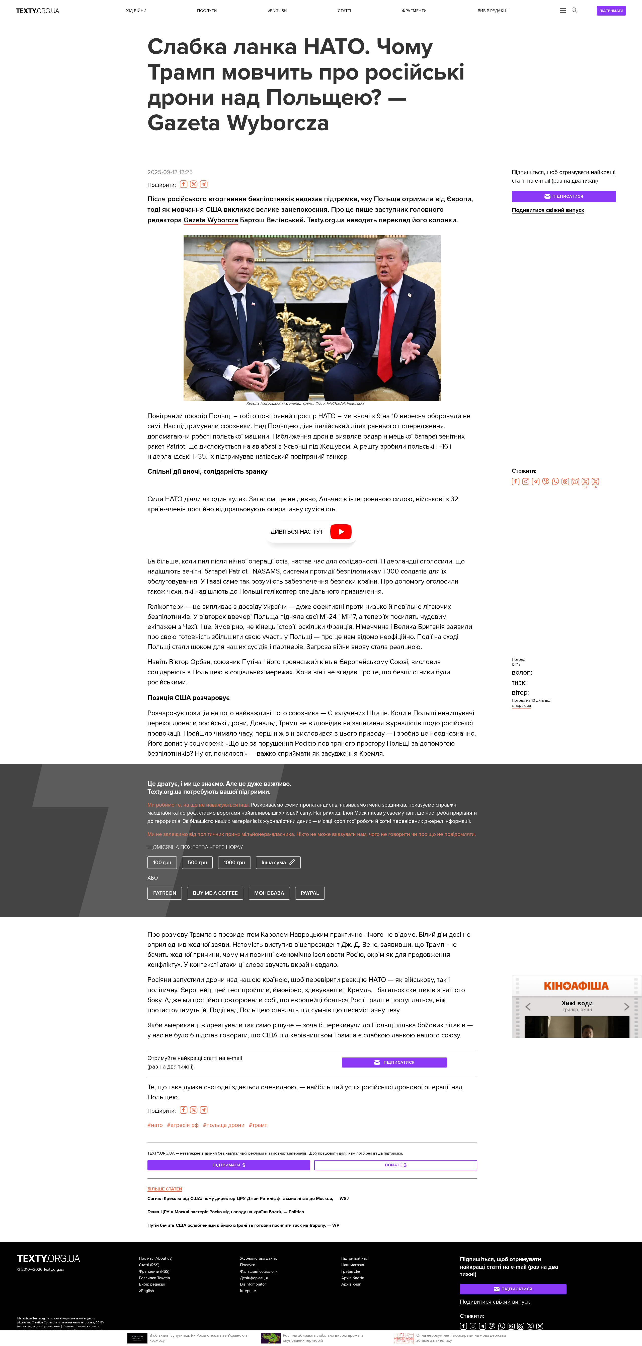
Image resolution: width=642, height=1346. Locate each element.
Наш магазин (353, 1264)
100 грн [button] (162, 862)
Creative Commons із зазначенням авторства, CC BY (68, 1322)
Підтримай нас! (355, 1258)
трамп (260, 1125)
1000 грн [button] (234, 862)
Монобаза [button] (269, 893)
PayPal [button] (310, 893)
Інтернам (248, 1290)
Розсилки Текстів (154, 1278)
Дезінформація (254, 1278)
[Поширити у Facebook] (183, 184)
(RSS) (154, 1264)
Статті (144, 1264)
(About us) (163, 1258)
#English (146, 1290)
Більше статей (164, 1189)
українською (52, 1326)
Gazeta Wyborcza (211, 220)
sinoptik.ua (521, 705)
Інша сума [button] (274, 862)
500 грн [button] (197, 862)
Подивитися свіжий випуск (548, 210)
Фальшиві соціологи (259, 1271)
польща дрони (225, 1125)
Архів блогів (352, 1278)
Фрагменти (149, 1271)
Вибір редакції (152, 1284)
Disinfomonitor (253, 1284)
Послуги (247, 1264)
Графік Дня (351, 1271)
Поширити (161, 185)
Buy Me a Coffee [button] (215, 893)
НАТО (157, 1125)
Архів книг (351, 1284)
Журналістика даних (258, 1258)
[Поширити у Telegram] (203, 184)
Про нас (146, 1258)
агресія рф (185, 1125)
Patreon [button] (164, 893)
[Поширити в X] (193, 184)
